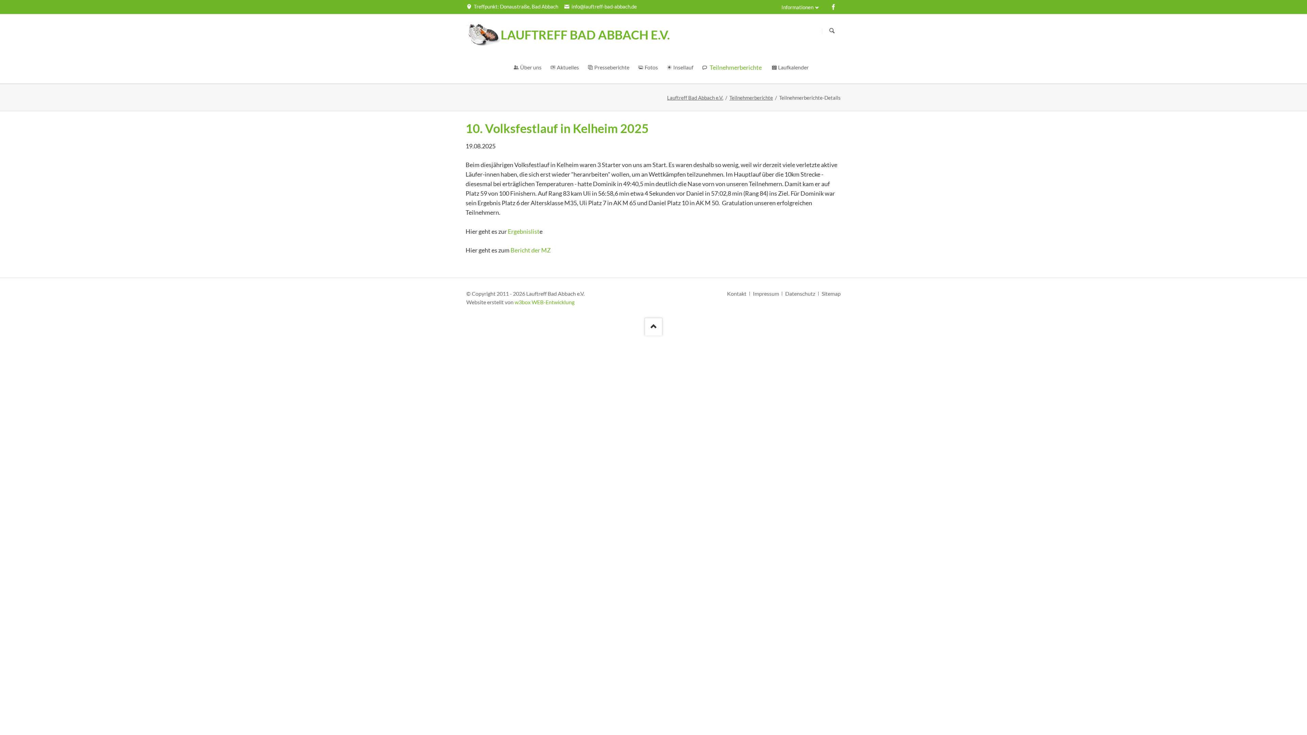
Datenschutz (800, 293)
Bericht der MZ (531, 250)
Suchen (832, 30)
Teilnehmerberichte (751, 98)
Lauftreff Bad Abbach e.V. (695, 98)
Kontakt (736, 293)
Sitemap (831, 293)
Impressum (766, 293)
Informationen (797, 7)
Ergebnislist (523, 231)
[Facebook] (833, 7)
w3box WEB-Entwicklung (545, 302)
